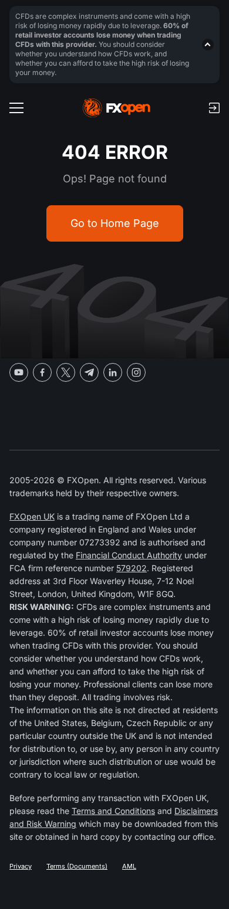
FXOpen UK (32, 516)
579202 (131, 568)
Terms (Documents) (76, 866)
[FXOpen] (116, 108)
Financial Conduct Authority (129, 555)
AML (129, 866)
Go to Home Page (114, 223)
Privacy (20, 866)
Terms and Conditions (113, 811)
